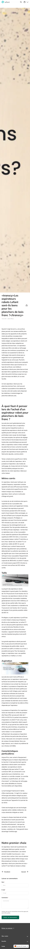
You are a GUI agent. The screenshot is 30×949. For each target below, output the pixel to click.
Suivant (23, 871)
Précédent (7, 871)
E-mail (4, 890)
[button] (21, 2)
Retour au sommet (7, 928)
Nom (3, 882)
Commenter (5, 897)
